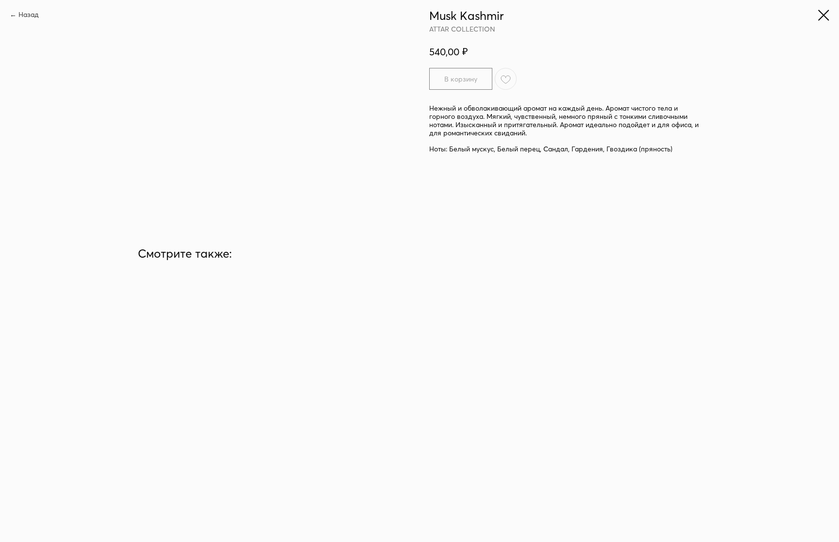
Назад (28, 14)
